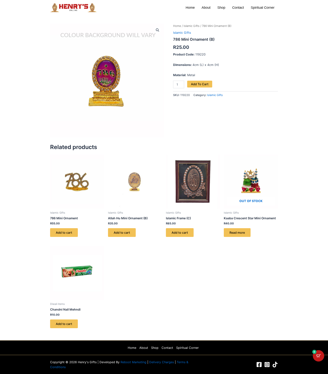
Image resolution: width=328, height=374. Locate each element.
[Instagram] (267, 364)
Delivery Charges (162, 362)
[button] (157, 30)
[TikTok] (275, 364)
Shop (221, 7)
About (206, 7)
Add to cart (199, 84)
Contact (238, 7)
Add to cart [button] (64, 232)
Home (190, 7)
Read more (237, 232)
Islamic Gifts (191, 26)
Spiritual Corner (262, 7)
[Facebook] (259, 364)
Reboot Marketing (134, 362)
